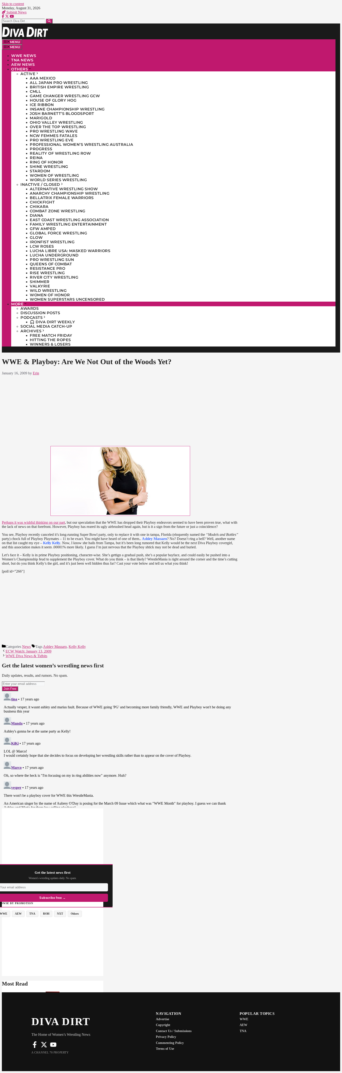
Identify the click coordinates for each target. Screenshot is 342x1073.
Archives (30, 331)
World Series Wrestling (58, 180)
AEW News (23, 64)
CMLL (35, 91)
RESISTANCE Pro (47, 268)
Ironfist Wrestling (52, 242)
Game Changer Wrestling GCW (65, 96)
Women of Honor (50, 295)
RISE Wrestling (47, 273)
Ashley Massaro (55, 647)
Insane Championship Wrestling (67, 109)
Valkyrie (40, 286)
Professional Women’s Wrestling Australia (81, 144)
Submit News (16, 12)
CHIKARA (39, 206)
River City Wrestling (54, 277)
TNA (243, 1031)
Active (27, 74)
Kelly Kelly (77, 647)
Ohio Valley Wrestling (56, 122)
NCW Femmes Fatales (53, 135)
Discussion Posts (40, 313)
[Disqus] (120, 749)
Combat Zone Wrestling (57, 211)
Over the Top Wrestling (58, 127)
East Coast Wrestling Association (69, 220)
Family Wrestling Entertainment (68, 224)
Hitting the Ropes (50, 340)
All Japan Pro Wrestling (59, 82)
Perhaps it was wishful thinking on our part (33, 522)
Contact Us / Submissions (173, 1031)
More (17, 304)
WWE (244, 1019)
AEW (243, 1025)
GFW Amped (43, 229)
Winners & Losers (50, 344)
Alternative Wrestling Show (64, 189)
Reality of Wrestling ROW (60, 153)
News (26, 647)
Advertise (162, 1019)
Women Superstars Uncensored (67, 299)
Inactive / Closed (40, 184)
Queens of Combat (51, 264)
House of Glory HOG (53, 100)
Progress (41, 149)
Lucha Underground (54, 255)
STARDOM (40, 171)
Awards (29, 308)
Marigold (41, 118)
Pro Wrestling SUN (52, 259)
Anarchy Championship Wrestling (69, 193)
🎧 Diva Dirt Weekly (52, 322)
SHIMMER (40, 282)
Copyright (163, 1025)
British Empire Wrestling (59, 87)
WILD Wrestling (48, 290)
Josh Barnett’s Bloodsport (62, 113)
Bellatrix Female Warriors (62, 198)
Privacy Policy (166, 1037)
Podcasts (31, 317)
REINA (36, 158)
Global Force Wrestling (58, 233)
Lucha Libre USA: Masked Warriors (70, 251)
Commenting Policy (170, 1043)
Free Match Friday (51, 335)
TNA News (22, 60)
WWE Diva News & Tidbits (26, 656)
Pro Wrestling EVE (52, 140)
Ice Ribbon (42, 105)
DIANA (36, 215)
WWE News (23, 55)
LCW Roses (42, 246)
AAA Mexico (42, 78)
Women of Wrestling (54, 175)
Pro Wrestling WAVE (54, 131)
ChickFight (42, 202)
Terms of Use (165, 1048)
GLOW (36, 237)
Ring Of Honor (46, 162)
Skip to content (13, 4)
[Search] (49, 21)
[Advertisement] (120, 409)
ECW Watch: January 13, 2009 (28, 651)
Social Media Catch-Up (46, 326)
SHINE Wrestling (49, 166)
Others (19, 69)
